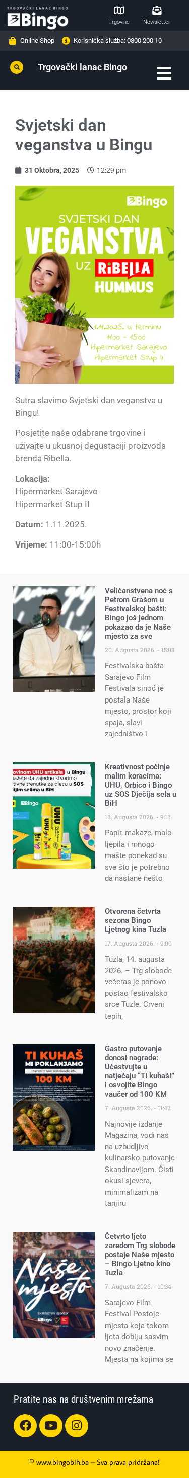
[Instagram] (76, 1425)
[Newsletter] (156, 10)
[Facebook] (25, 1425)
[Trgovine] (118, 10)
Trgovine (119, 22)
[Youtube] (50, 1425)
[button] (16, 67)
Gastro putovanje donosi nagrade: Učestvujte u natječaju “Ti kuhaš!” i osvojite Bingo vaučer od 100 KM (139, 1071)
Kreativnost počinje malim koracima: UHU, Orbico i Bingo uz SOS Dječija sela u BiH (140, 785)
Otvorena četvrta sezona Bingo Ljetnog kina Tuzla (135, 920)
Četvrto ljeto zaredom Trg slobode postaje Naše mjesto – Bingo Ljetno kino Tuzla (140, 1254)
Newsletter (156, 22)
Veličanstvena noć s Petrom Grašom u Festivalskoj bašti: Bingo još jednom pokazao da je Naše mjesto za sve (139, 613)
